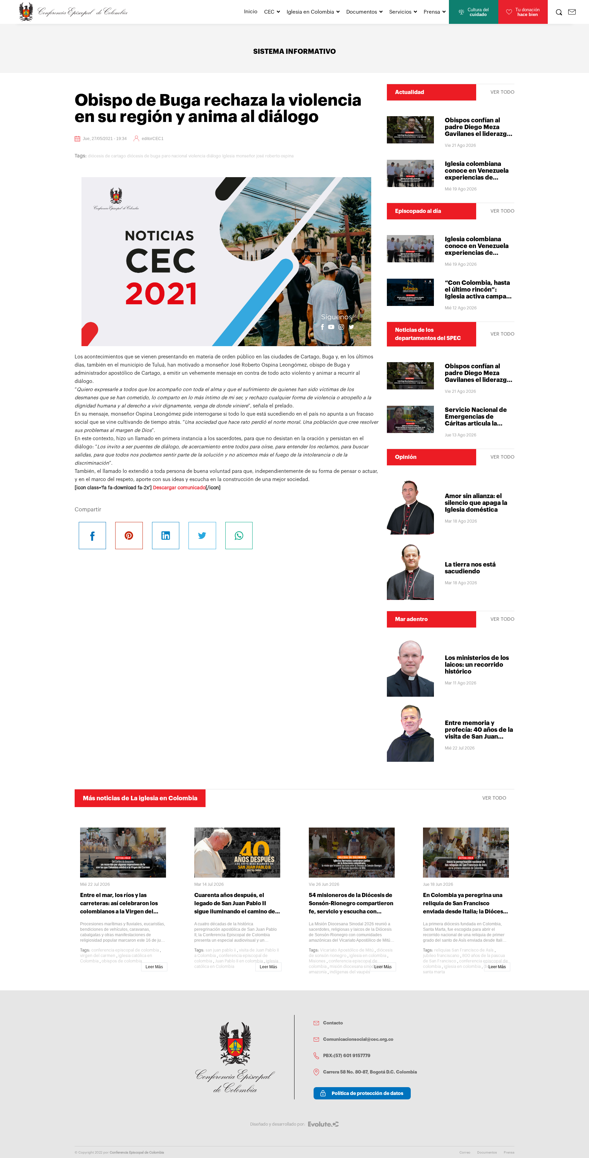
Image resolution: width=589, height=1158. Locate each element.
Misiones (317, 961)
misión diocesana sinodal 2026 (359, 966)
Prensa (432, 12)
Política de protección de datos (367, 1093)
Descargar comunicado (179, 487)
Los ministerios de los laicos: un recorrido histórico (477, 665)
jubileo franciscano (441, 956)
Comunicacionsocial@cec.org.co (358, 1039)
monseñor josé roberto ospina (264, 156)
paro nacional (174, 156)
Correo (464, 1152)
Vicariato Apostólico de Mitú (347, 950)
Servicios (400, 12)
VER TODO (502, 92)
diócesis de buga (143, 156)
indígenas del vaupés (350, 972)
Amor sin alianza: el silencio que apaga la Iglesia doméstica (476, 503)
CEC (269, 12)
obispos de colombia (122, 961)
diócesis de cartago (107, 156)
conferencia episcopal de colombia (125, 950)
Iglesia (228, 156)
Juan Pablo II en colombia (239, 961)
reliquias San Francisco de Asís (464, 950)
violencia (196, 156)
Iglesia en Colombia (310, 12)
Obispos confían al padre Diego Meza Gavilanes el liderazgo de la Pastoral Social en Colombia (479, 134)
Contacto (333, 1023)
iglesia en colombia (367, 956)
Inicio (250, 11)
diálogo (214, 156)
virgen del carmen (97, 956)
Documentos (361, 12)
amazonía (318, 972)
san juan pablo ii (221, 950)
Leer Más (154, 966)
